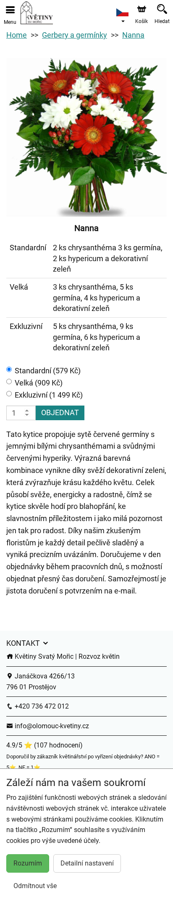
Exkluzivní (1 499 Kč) (49, 394)
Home (16, 35)
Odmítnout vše (35, 886)
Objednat (60, 412)
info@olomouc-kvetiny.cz (51, 726)
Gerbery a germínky (74, 35)
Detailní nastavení (87, 863)
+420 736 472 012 (41, 706)
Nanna (133, 35)
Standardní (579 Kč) (48, 370)
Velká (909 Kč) (39, 382)
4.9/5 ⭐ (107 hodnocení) (44, 745)
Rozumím (27, 863)
